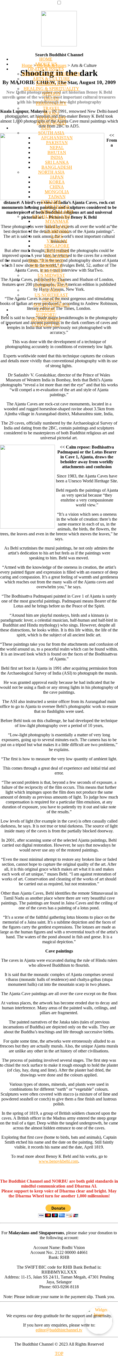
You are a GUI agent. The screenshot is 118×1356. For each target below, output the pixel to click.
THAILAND (57, 226)
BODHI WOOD (51, 123)
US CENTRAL (51, 280)
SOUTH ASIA (51, 132)
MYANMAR (57, 221)
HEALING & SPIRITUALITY (51, 88)
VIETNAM (57, 241)
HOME (45, 59)
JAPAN (57, 177)
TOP (59, 1353)
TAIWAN (57, 196)
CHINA (57, 187)
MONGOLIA (57, 191)
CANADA (51, 300)
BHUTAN (56, 152)
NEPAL (57, 147)
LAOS (57, 236)
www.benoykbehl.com (58, 1161)
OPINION (51, 93)
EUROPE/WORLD (45, 260)
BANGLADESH (56, 167)
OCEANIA (51, 201)
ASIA (46, 128)
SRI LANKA (57, 162)
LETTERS (45, 309)
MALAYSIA (57, 255)
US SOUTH (51, 270)
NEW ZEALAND (57, 211)
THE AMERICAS (46, 265)
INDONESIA (57, 250)
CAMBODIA (57, 231)
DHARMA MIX (51, 118)
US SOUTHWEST (51, 285)
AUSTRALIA (57, 206)
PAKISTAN (57, 142)
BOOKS (51, 113)
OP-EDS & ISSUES (46, 69)
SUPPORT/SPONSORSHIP (46, 317)
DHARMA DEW (51, 83)
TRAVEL (51, 108)
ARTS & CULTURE (51, 78)
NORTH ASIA (51, 172)
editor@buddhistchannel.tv (59, 1330)
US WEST (51, 290)
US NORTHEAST (51, 295)
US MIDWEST (51, 275)
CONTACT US (46, 324)
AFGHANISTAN (57, 137)
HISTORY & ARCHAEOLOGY (51, 74)
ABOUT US (46, 64)
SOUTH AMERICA (51, 304)
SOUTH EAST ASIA (51, 216)
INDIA (56, 157)
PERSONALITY (51, 103)
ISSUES (51, 98)
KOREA (57, 182)
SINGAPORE (56, 246)
